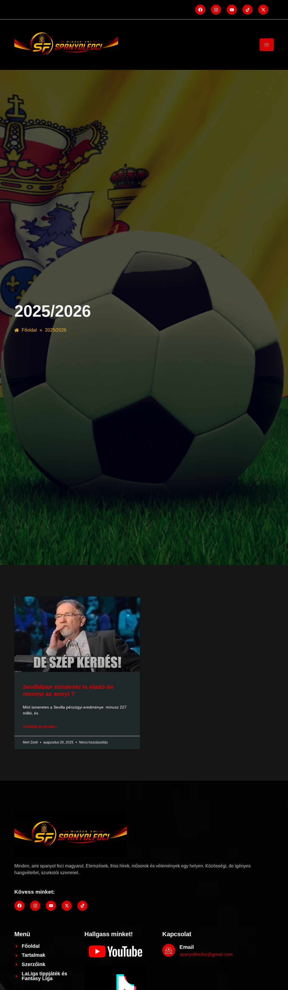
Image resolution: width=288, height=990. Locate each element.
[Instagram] (216, 10)
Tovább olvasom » (40, 727)
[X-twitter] (263, 10)
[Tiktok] (247, 10)
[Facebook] (200, 10)
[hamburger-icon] (267, 44)
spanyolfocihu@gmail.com (205, 954)
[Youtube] (232, 10)
